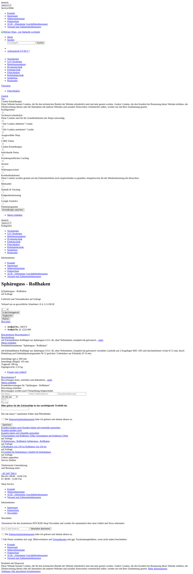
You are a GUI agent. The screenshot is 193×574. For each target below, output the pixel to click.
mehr (100, 340)
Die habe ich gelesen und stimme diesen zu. (39, 419)
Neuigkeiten (13, 231)
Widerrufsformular (16, 18)
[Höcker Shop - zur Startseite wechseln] (20, 32)
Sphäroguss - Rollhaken (38, 441)
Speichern (6, 425)
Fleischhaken (13, 244)
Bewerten (5, 321)
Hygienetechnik (14, 239)
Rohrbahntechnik (15, 247)
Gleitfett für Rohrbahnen (39, 452)
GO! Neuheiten (14, 233)
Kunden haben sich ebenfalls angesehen (41, 427)
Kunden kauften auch (11, 427)
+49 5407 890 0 (8, 473)
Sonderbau (12, 250)
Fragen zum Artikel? (17, 372)
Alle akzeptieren (19, 571)
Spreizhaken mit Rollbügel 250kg (52, 435)
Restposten (12, 252)
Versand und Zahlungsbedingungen (24, 26)
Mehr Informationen (157, 568)
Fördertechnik (14, 241)
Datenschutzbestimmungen (22, 419)
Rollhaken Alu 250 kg (35, 446)
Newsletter (12, 513)
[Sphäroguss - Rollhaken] (14, 441)
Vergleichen (7, 316)
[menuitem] (99, 13)
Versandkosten (60, 539)
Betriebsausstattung (16, 236)
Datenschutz (13, 21)
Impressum (12, 16)
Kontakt (11, 13)
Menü (10, 37)
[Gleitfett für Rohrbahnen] (14, 452)
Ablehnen (6, 571)
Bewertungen (22, 334)
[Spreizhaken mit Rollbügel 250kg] (18, 435)
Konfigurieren (34, 571)
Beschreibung (7, 334)
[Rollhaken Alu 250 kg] (13, 446)
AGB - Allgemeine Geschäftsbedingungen (27, 24)
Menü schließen (14, 215)
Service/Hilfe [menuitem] (24, 17)
